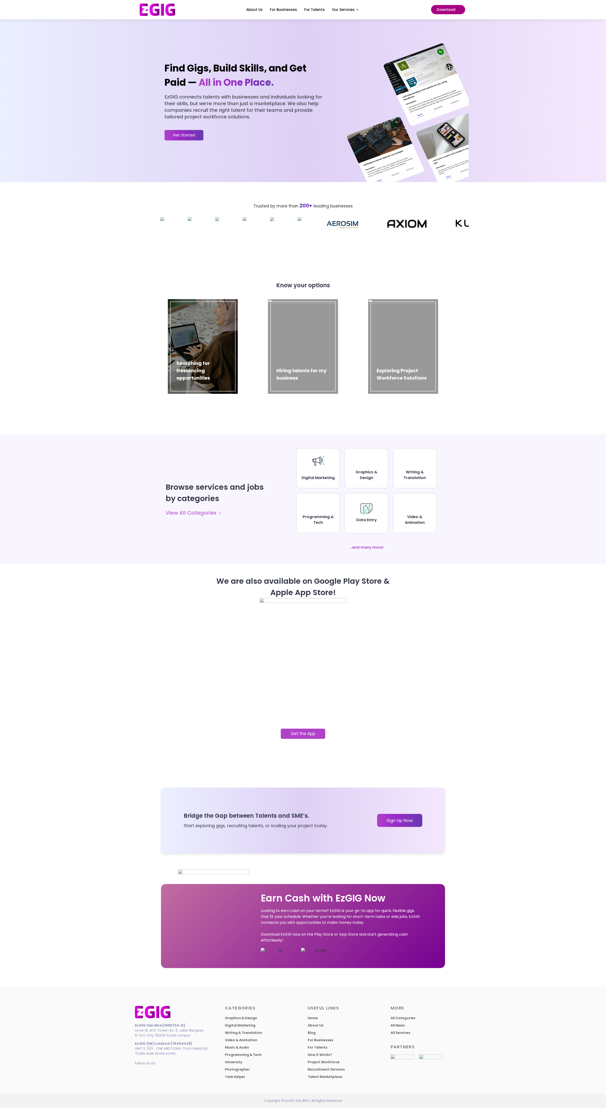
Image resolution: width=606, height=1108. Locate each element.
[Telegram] (156, 1071)
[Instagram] (147, 1071)
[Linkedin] (139, 1071)
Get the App (303, 733)
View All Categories (191, 513)
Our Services (343, 9)
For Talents (314, 9)
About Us (254, 9)
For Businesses (283, 9)
